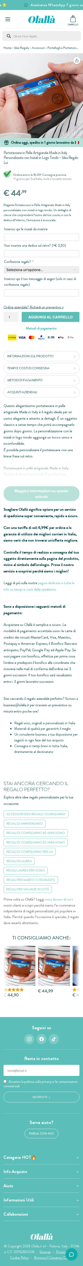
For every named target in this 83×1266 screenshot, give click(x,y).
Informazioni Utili (19, 1200)
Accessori (38, 48)
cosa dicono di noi (58, 899)
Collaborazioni (16, 1214)
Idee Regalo (21, 48)
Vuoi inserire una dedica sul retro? (35, 245)
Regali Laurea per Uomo (25, 870)
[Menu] (8, 19)
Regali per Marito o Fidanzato (30, 880)
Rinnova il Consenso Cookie (53, 1257)
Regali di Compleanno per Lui (29, 851)
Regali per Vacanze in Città (27, 889)
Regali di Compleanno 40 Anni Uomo (35, 833)
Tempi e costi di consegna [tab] (28, 368)
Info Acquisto (15, 1172)
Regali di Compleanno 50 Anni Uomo (35, 842)
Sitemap (45, 1251)
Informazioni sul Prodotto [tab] (30, 356)
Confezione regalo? (18, 261)
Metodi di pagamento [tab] (25, 380)
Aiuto (8, 1186)
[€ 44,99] (54, 966)
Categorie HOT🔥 (20, 1157)
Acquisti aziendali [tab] (22, 392)
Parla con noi (41, 1133)
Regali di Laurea (19, 861)
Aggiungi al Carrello (50, 316)
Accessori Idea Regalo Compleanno (36, 814)
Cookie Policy (19, 1257)
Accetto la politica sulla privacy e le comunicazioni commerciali (40, 1083)
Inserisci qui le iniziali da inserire (26, 229)
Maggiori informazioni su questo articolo (41, 493)
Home (8, 48)
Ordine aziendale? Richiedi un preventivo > (34, 307)
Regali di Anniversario (24, 823)
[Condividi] (76, 60)
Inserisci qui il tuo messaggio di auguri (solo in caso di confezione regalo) (40, 281)
